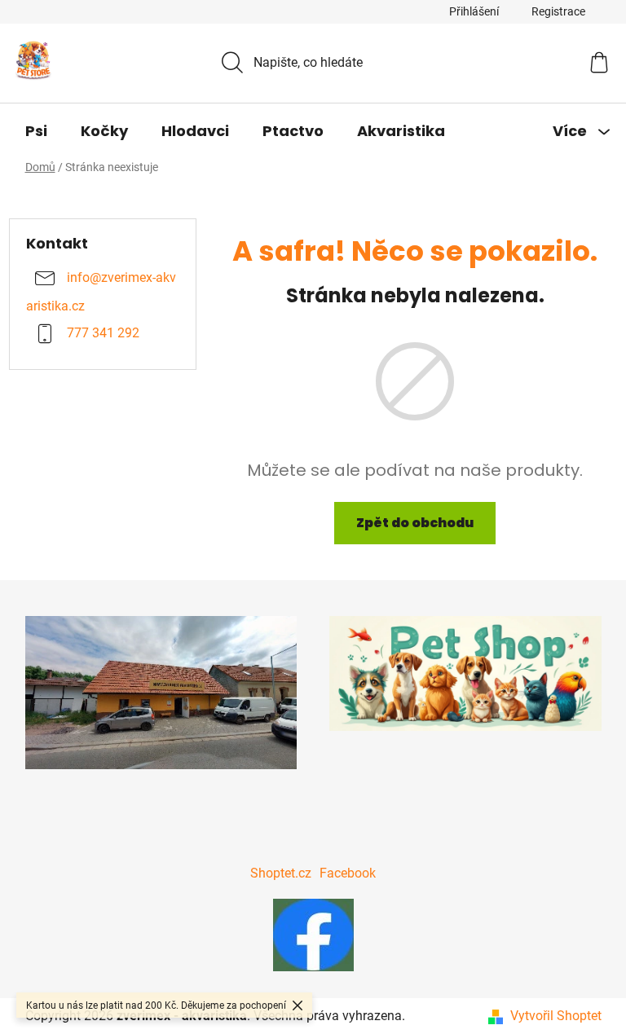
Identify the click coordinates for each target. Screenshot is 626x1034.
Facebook (348, 873)
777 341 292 (103, 333)
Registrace (558, 11)
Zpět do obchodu (415, 522)
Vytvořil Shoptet (556, 1015)
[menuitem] (36, 131)
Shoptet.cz (280, 873)
